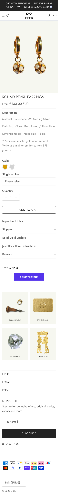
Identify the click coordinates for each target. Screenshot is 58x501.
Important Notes (12, 221)
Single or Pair (10, 174)
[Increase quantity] (17, 197)
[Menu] (3, 15)
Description (9, 113)
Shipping (8, 229)
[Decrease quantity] (5, 197)
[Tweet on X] (10, 268)
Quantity (7, 191)
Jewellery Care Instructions (19, 246)
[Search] (9, 15)
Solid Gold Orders (14, 238)
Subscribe (29, 433)
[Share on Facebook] (14, 268)
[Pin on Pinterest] (17, 268)
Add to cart (29, 210)
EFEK (13, 491)
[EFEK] (29, 15)
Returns (7, 254)
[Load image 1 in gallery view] (29, 57)
